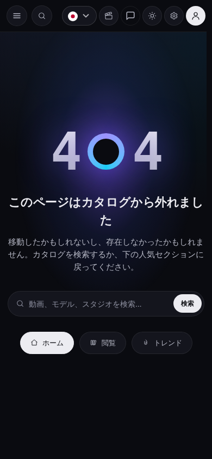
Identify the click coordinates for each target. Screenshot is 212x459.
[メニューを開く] (17, 15)
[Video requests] (103, 16)
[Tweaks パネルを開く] (168, 16)
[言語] (74, 16)
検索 (182, 303)
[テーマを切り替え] (147, 16)
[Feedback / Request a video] (125, 16)
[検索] (42, 15)
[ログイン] (190, 16)
